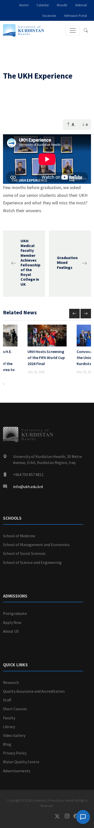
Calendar (43, 5)
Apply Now (12, 622)
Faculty (9, 717)
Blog (7, 744)
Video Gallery (14, 735)
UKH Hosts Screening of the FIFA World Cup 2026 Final (46, 357)
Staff (7, 699)
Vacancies (49, 16)
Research (11, 682)
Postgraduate (15, 613)
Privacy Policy (15, 752)
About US (11, 631)
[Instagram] (69, 816)
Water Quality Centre (21, 761)
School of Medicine (19, 535)
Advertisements (16, 770)
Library (9, 726)
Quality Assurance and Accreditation (34, 691)
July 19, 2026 (36, 372)
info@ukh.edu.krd (28, 486)
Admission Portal (75, 16)
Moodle (62, 5)
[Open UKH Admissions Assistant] (83, 817)
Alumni (24, 5)
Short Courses (15, 708)
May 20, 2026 (84, 372)
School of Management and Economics (36, 544)
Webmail (81, 5)
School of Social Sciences (24, 553)
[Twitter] (60, 816)
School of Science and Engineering (32, 562)
